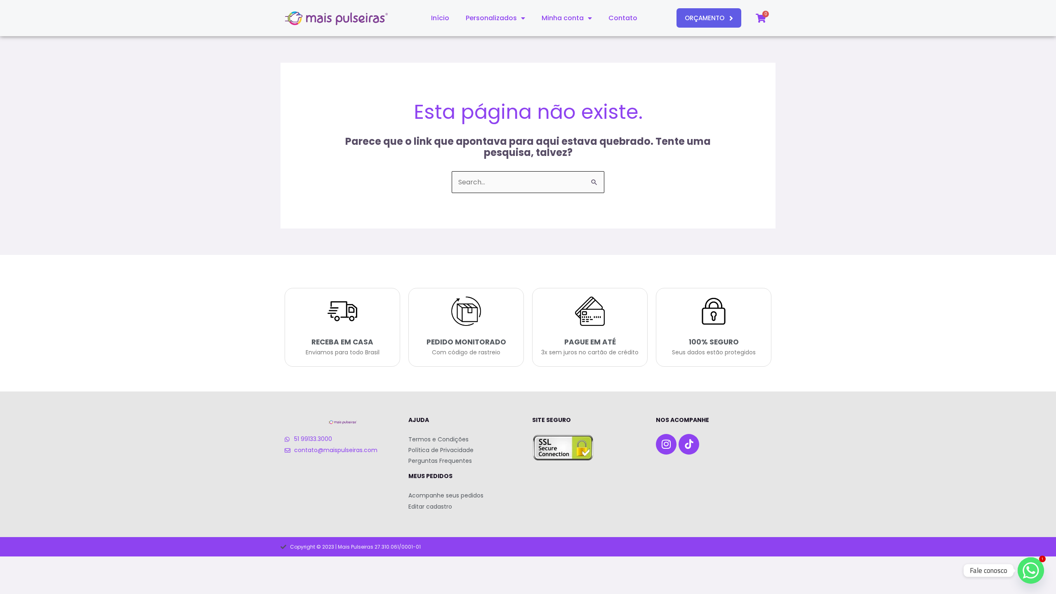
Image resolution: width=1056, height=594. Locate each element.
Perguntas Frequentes (440, 461)
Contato (622, 18)
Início (440, 18)
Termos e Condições (438, 439)
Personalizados (491, 18)
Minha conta (563, 18)
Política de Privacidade (441, 450)
